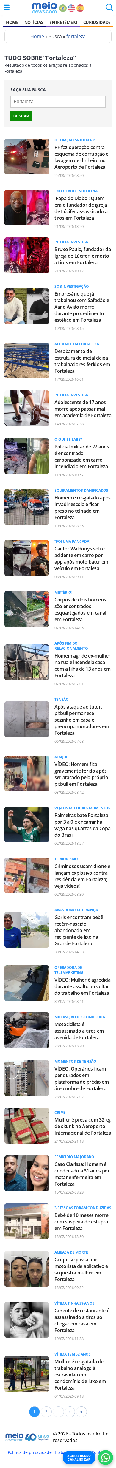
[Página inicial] (44, 7)
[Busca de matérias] (109, 9)
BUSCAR (21, 116)
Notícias (33, 22)
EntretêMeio (63, 22)
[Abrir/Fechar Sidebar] (6, 7)
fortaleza (76, 36)
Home (12, 22)
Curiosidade (97, 22)
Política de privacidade (30, 1452)
